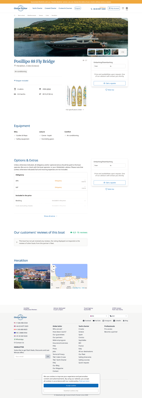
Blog (126, 321)
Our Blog (56, 365)
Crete (47, 15)
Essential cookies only (71, 391)
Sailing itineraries (85, 357)
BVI (80, 343)
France (81, 346)
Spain (81, 335)
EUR (113, 316)
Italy (80, 349)
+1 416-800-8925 (21, 329)
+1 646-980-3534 (22, 323)
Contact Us (20, 343)
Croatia (81, 329)
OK (48, 356)
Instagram (108, 321)
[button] (37, 8)
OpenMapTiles (77, 288)
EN (93, 316)
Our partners (57, 337)
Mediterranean (32, 15)
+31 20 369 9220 (21, 336)
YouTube (98, 321)
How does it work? (59, 332)
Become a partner (111, 332)
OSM (83, 288)
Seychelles (82, 340)
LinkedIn (118, 321)
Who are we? (57, 329)
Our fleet (82, 354)
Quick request (84, 363)
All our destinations (86, 351)
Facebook (88, 321)
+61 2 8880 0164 (21, 333)
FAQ (54, 346)
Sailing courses (84, 360)
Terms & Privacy (58, 354)
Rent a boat (21, 15)
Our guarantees (58, 335)
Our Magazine (58, 368)
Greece (41, 15)
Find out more (84, 381)
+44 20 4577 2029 (22, 326)
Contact (55, 371)
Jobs (54, 351)
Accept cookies (71, 385)
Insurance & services (60, 343)
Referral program (59, 340)
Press (55, 349)
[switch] (109, 90)
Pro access (108, 329)
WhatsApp (19, 339)
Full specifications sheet (74, 110)
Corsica (81, 337)
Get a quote (111, 83)
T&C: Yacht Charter (59, 360)
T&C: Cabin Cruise (59, 357)
